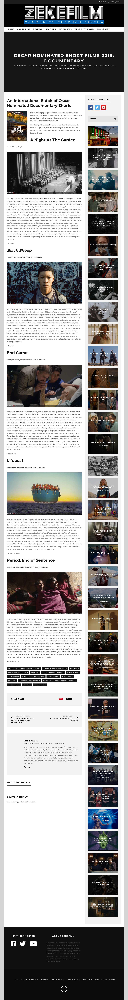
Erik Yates (61, 66)
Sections (51, 29)
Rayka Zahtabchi (14, 684)
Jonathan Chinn (13, 676)
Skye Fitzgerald (40, 684)
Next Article (67, 716)
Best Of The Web (84, 29)
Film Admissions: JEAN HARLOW (103, 311)
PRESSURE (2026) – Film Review (103, 641)
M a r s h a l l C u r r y (53, 676)
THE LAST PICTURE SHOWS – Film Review (103, 134)
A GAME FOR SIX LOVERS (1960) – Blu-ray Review (103, 222)
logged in (19, 802)
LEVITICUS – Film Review (103, 443)
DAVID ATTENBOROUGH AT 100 (103, 707)
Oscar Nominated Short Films (29, 680)
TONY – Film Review (103, 200)
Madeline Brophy (103, 66)
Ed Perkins (35, 672)
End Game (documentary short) (53, 672)
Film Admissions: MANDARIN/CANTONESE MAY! (103, 597)
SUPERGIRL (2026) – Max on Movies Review (103, 487)
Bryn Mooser (74, 668)
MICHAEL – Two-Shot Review (103, 751)
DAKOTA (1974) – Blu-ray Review (103, 575)
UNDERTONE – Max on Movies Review (103, 905)
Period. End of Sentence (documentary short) (59, 680)
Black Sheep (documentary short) (55, 668)
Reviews (38, 29)
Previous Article (23, 716)
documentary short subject (18, 672)
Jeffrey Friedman (73, 672)
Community (103, 29)
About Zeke (23, 29)
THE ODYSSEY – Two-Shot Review (103, 355)
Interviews (65, 29)
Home (11, 29)
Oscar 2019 (12, 680)
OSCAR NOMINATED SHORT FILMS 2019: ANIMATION (23, 720)
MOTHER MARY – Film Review (103, 817)
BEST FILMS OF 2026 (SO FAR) (103, 399)
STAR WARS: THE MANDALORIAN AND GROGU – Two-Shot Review (103, 663)
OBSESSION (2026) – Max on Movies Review (103, 685)
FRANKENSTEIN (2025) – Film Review (103, 883)
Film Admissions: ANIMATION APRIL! (103, 729)
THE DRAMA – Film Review (103, 861)
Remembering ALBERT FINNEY (64, 719)
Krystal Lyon (78, 66)
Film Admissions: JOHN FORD (103, 465)
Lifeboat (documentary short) (33, 676)
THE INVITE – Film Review (103, 421)
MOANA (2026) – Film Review (103, 377)
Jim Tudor (20, 66)
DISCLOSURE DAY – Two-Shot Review (103, 553)
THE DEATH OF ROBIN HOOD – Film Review (103, 531)
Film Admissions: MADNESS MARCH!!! (103, 839)
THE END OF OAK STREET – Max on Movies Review (103, 178)
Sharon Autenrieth (41, 66)
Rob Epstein (27, 684)
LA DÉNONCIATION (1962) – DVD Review (103, 288)
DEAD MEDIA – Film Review (103, 245)
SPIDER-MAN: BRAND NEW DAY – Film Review (103, 266)
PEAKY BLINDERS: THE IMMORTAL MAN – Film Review (103, 773)
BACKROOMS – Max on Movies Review (103, 619)
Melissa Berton (67, 676)
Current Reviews (76, 68)
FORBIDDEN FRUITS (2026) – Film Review (103, 795)
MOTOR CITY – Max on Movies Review (103, 333)
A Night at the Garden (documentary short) (24, 668)
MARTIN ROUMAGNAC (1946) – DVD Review (103, 156)
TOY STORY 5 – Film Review (103, 509)
